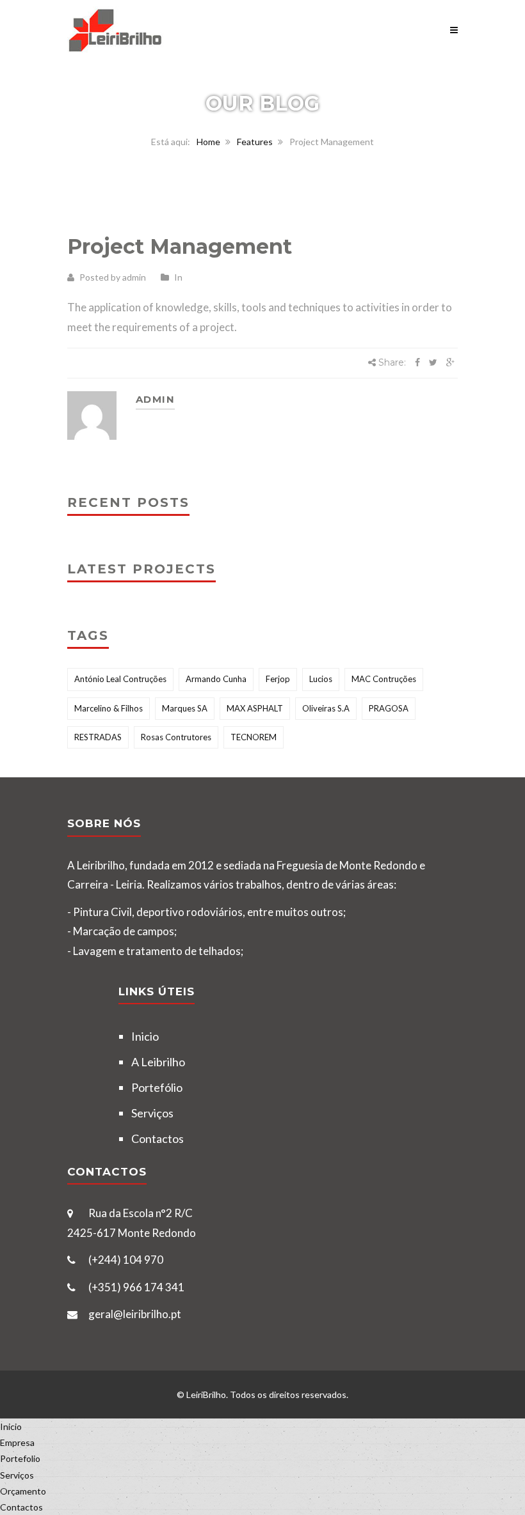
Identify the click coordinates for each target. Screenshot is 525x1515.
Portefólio (156, 1087)
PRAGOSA (388, 708)
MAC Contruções (383, 679)
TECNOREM (253, 737)
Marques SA (184, 708)
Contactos (157, 1138)
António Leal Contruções (120, 679)
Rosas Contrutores (176, 737)
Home (208, 141)
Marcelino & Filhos (108, 708)
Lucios (320, 679)
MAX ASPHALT (255, 708)
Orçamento (23, 1491)
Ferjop (278, 679)
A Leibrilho (158, 1062)
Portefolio (20, 1458)
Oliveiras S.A (326, 708)
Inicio (145, 1036)
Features (255, 141)
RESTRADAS (98, 737)
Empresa (17, 1442)
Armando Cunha (216, 679)
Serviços (152, 1113)
